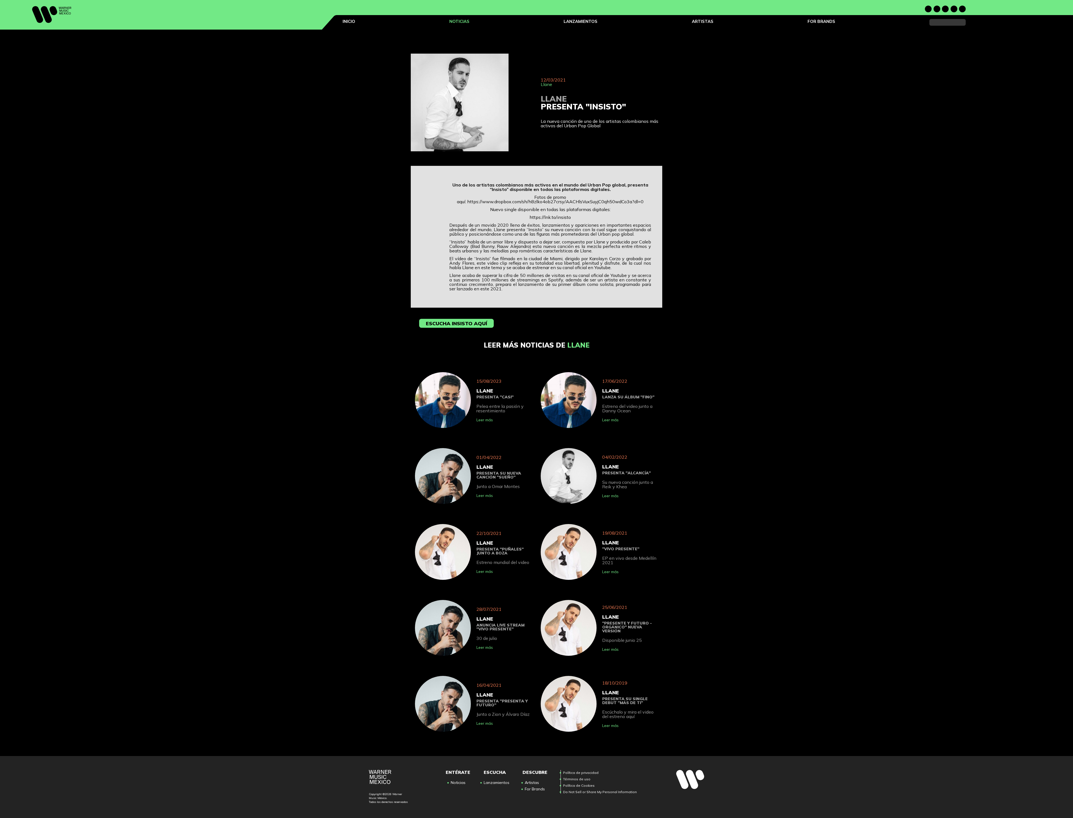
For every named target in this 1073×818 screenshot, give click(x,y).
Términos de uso (576, 779)
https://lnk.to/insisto (550, 217)
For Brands (821, 21)
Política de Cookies (579, 785)
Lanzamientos (580, 21)
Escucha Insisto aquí (456, 323)
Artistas (702, 21)
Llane (546, 84)
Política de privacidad (581, 773)
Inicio (349, 21)
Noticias (459, 21)
